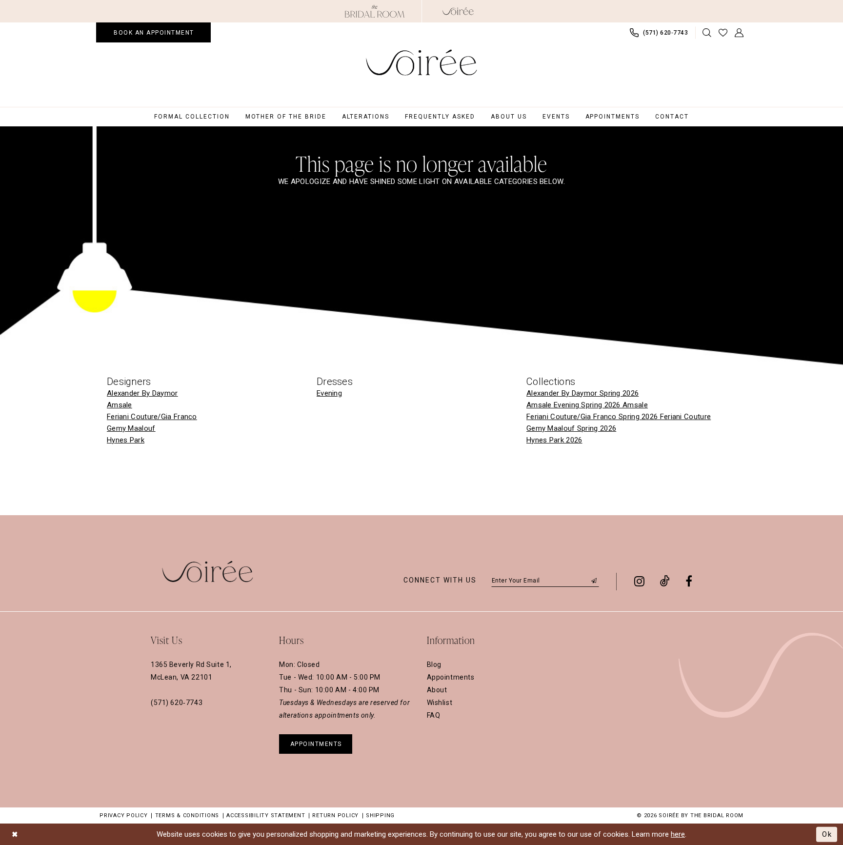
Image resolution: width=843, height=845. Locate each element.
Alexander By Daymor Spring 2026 (582, 393)
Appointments (451, 677)
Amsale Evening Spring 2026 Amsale (587, 405)
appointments (316, 744)
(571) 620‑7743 (176, 702)
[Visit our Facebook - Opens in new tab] (688, 581)
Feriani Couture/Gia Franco (152, 416)
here (678, 834)
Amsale (119, 405)
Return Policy (335, 815)
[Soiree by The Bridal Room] (458, 11)
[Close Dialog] (15, 834)
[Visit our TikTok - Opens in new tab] (665, 581)
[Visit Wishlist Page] (723, 32)
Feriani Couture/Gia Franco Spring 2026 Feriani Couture (618, 416)
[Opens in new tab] (374, 11)
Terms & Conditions (187, 815)
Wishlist (440, 702)
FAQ (434, 715)
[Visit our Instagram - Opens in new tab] (639, 581)
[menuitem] (153, 32)
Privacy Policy (124, 815)
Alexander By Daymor (142, 393)
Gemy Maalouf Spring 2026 (571, 428)
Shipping (380, 815)
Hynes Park (125, 440)
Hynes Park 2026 (554, 440)
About (437, 690)
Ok (827, 833)
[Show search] (707, 32)
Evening (329, 393)
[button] (739, 32)
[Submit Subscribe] (594, 580)
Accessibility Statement (265, 815)
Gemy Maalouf (131, 428)
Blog (434, 664)
